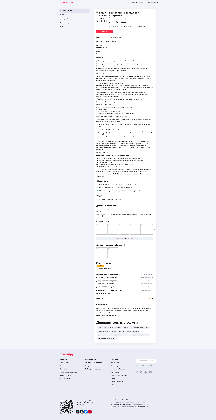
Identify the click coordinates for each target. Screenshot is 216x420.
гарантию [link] (147, 214)
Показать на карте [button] (102, 54)
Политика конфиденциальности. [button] (129, 408)
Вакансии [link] (114, 378)
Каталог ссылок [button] (65, 375)
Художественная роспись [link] (105, 284)
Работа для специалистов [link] (94, 369)
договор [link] (112, 214)
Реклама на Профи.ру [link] (118, 369)
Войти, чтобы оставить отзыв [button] (106, 315)
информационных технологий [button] (120, 404)
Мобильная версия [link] (66, 378)
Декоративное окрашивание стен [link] (109, 290)
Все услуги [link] (63, 366)
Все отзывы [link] (64, 369)
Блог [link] (112, 385)
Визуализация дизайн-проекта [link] (108, 274)
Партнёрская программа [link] (119, 375)
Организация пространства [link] (106, 278)
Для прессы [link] (115, 372)
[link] (104, 31)
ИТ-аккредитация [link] (117, 366)
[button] (74, 11)
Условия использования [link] (68, 372)
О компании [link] (115, 363)
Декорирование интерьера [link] (106, 281)
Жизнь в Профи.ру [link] (117, 381)
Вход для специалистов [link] (93, 366)
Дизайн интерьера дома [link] (105, 287)
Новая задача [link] (65, 363)
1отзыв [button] (122, 22)
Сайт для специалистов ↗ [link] (94, 363)
